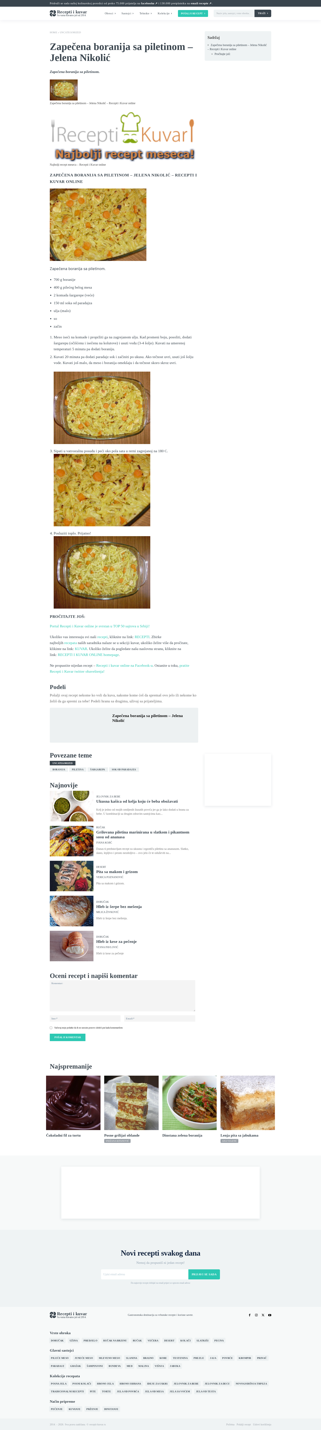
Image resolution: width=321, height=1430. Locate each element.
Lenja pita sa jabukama (239, 1135)
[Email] (158, 729)
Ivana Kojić (104, 842)
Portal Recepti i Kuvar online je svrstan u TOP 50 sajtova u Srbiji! (100, 626)
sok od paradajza (124, 769)
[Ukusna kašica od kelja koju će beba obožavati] (71, 806)
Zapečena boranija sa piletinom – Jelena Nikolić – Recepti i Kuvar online (237, 47)
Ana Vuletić (229, 1141)
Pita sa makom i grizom (117, 871)
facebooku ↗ (149, 3)
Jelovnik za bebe (108, 796)
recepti (102, 637)
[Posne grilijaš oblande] (131, 1103)
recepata (70, 643)
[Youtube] (269, 1315)
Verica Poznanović (109, 877)
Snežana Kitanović (117, 1141)
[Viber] (150, 729)
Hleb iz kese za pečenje (116, 941)
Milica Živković (107, 912)
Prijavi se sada (204, 1274)
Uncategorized (70, 32)
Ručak (100, 827)
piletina (78, 769)
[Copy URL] (167, 729)
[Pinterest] (133, 729)
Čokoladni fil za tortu (63, 1135)
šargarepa (97, 769)
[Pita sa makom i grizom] (71, 876)
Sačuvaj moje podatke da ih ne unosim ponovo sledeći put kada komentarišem (88, 1027)
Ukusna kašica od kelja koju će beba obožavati (137, 801)
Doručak (102, 902)
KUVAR (81, 649)
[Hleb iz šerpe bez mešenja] (71, 911)
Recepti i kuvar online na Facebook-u (124, 665)
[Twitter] (124, 729)
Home (53, 32)
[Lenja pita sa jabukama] (248, 1103)
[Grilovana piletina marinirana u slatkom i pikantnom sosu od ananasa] (71, 841)
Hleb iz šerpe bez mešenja (119, 906)
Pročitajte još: (222, 54)
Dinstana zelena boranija (182, 1135)
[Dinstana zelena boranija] (189, 1103)
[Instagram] (256, 1315)
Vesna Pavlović (107, 947)
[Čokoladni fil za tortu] (73, 1103)
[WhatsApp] (141, 729)
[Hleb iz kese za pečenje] (71, 946)
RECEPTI (142, 637)
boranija (59, 769)
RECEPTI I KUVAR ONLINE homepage (88, 655)
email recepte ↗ (201, 3)
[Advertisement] (238, 780)
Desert (101, 867)
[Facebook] (116, 729)
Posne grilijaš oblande (122, 1135)
